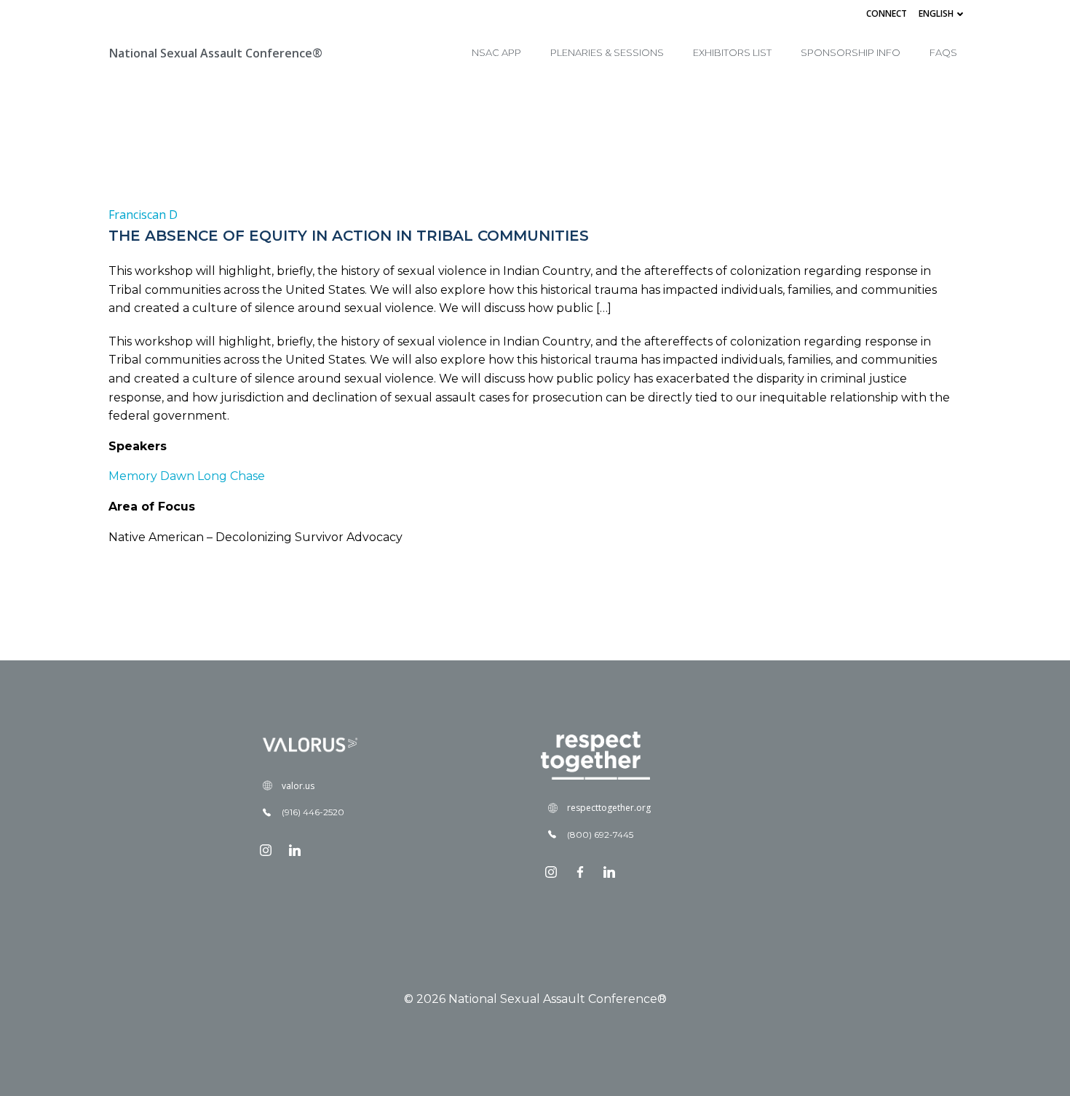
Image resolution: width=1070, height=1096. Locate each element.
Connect (886, 13)
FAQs (943, 52)
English (936, 13)
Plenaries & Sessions (607, 52)
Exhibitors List (732, 52)
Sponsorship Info (850, 52)
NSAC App (496, 52)
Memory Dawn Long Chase (186, 476)
